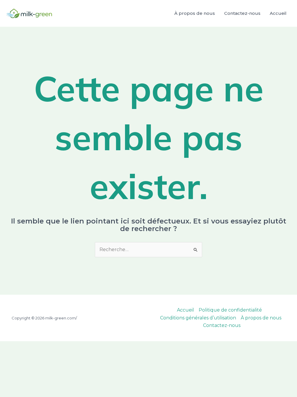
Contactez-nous (242, 13)
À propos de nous (194, 13)
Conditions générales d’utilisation (198, 318)
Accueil (278, 13)
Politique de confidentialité (230, 310)
